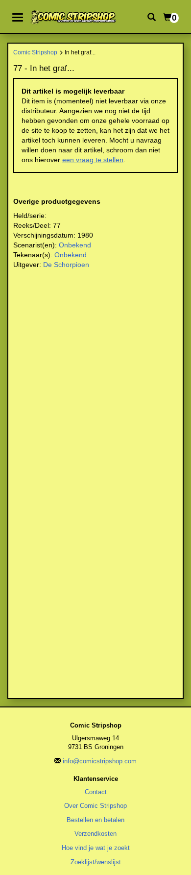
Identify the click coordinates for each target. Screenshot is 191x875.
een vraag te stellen (92, 160)
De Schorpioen (66, 264)
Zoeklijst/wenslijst (96, 862)
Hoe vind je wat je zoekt (96, 847)
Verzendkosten (95, 833)
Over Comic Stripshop (95, 805)
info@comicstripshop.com (100, 761)
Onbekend (75, 245)
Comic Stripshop (35, 52)
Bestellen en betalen (95, 820)
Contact (96, 792)
